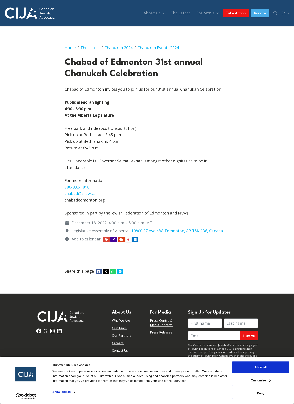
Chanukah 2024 (118, 47)
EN (284, 13)
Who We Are (121, 321)
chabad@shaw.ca (80, 193)
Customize (258, 380)
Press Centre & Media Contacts (161, 323)
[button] (275, 13)
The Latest (180, 13)
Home (70, 47)
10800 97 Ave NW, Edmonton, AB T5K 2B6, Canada (177, 230)
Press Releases (161, 332)
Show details (61, 391)
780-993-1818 (77, 187)
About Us (152, 13)
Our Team (119, 328)
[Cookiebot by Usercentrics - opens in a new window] (25, 396)
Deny (260, 393)
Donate (260, 13)
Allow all (261, 367)
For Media (206, 13)
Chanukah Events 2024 (158, 47)
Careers (118, 343)
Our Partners (121, 336)
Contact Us (120, 350)
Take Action (236, 13)
